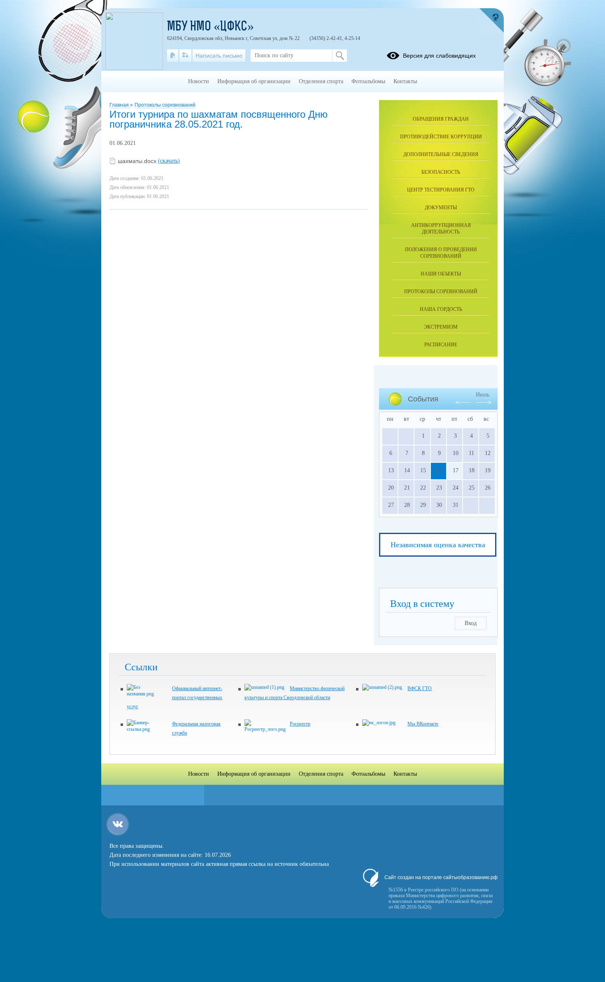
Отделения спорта (321, 81)
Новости (198, 81)
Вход (471, 623)
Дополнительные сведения (440, 154)
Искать (340, 55)
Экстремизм (441, 327)
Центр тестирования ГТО (441, 190)
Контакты (405, 81)
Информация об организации (254, 81)
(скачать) (169, 161)
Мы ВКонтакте (422, 724)
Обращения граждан (441, 119)
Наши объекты (441, 274)
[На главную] (172, 55)
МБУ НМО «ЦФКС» (210, 27)
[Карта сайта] (185, 55)
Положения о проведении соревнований (441, 253)
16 (438, 470)
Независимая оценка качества (438, 545)
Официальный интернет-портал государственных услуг (174, 697)
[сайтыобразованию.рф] (491, 20)
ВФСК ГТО (419, 688)
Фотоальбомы (368, 81)
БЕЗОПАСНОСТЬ (440, 172)
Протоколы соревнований (165, 105)
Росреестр (300, 724)
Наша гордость (441, 309)
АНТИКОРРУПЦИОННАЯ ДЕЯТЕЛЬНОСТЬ (441, 228)
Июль (482, 395)
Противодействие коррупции (441, 137)
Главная (119, 105)
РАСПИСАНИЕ (440, 345)
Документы (441, 207)
